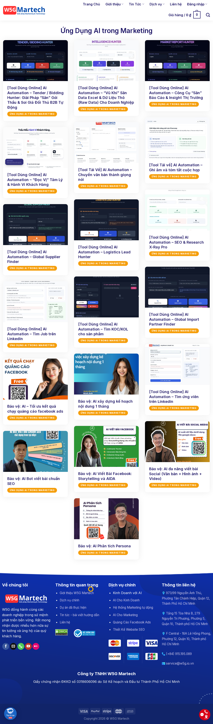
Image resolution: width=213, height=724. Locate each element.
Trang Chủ (91, 4)
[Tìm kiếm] (208, 14)
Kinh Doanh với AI (127, 593)
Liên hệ (176, 4)
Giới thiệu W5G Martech (77, 593)
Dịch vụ (156, 4)
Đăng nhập (195, 4)
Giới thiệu (113, 4)
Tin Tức (135, 4)
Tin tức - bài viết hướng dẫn (79, 615)
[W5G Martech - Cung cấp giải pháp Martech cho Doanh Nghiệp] (24, 10)
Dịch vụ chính (69, 600)
